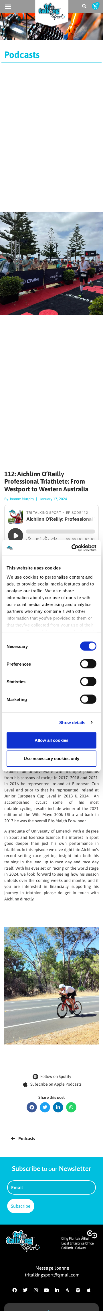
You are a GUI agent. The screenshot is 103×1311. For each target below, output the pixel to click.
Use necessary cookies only (51, 758)
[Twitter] (25, 1290)
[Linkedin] (57, 1290)
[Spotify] (78, 1290)
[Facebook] (14, 1290)
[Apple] (88, 1290)
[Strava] (67, 1290)
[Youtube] (46, 1290)
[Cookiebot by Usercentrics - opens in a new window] (72, 548)
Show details (72, 722)
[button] (8, 6)
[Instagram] (35, 1290)
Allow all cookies (51, 740)
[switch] (88, 663)
